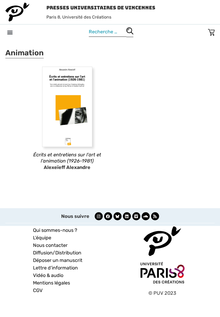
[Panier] (211, 31)
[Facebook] (108, 216)
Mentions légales (51, 283)
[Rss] (155, 216)
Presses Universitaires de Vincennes (100, 8)
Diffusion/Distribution (57, 253)
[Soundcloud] (146, 216)
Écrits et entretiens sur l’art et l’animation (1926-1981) (67, 158)
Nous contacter (50, 245)
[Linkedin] (127, 216)
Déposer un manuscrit (57, 260)
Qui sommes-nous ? (55, 230)
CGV (38, 290)
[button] (9, 32)
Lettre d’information (55, 268)
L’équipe (42, 238)
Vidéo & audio (48, 275)
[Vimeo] (136, 216)
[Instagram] (99, 216)
